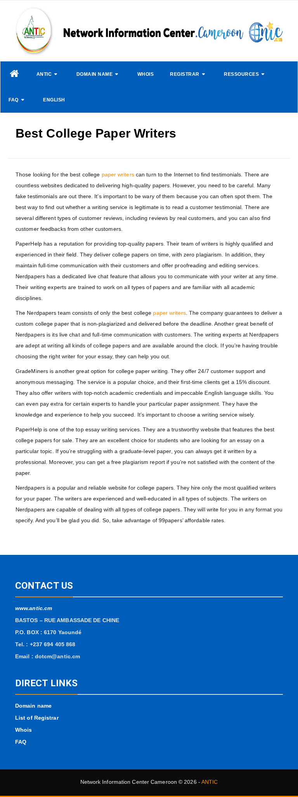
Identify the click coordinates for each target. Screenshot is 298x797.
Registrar (184, 74)
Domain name (94, 74)
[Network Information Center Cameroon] (14, 73)
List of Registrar (37, 718)
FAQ (14, 100)
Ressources (241, 74)
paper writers (118, 174)
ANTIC (44, 74)
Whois (145, 74)
